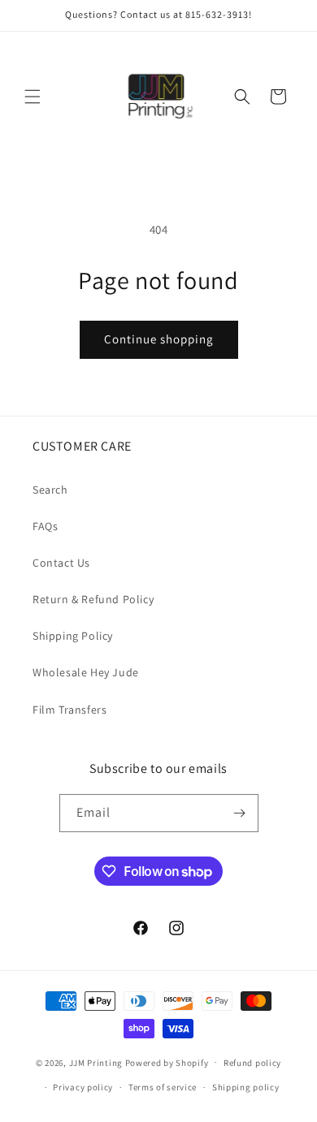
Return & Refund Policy (93, 599)
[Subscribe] (240, 813)
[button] (32, 96)
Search (50, 489)
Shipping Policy (73, 635)
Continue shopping (159, 339)
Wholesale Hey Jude (86, 672)
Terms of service (162, 1087)
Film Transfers (69, 709)
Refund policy (252, 1062)
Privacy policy (83, 1087)
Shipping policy (246, 1087)
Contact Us (61, 562)
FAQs (45, 526)
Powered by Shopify (167, 1062)
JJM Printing (96, 1062)
